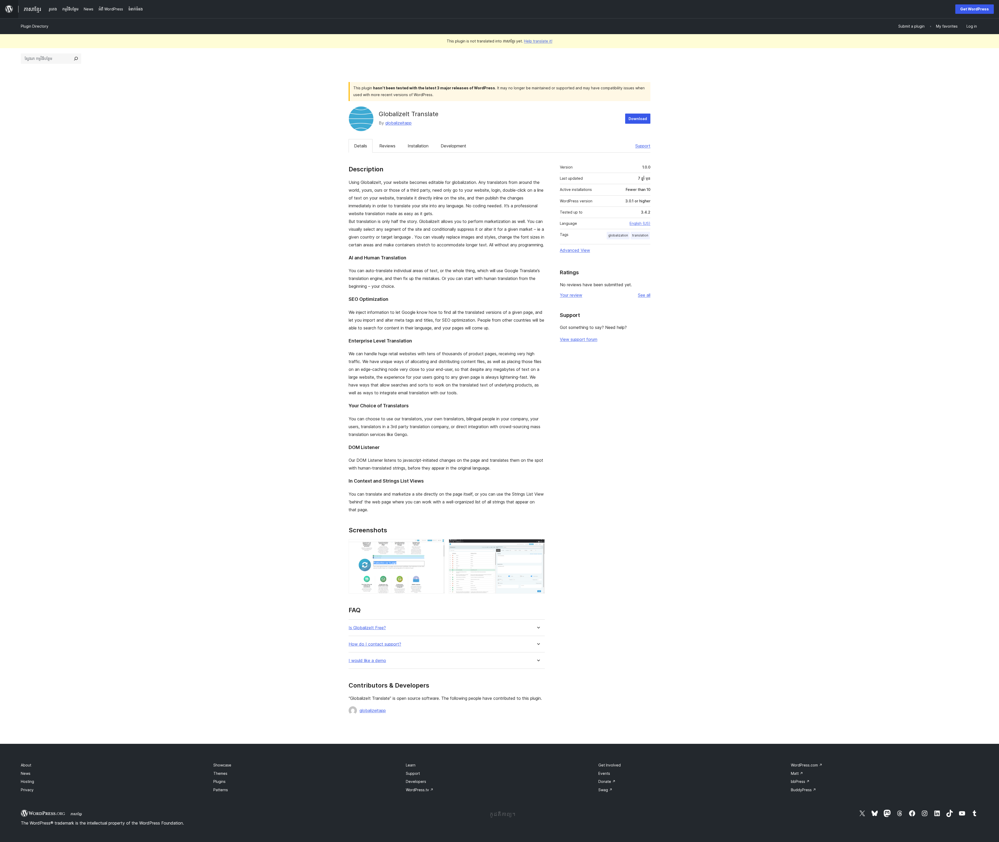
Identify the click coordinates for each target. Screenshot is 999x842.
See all (644, 295)
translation (640, 235)
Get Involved (609, 765)
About (26, 765)
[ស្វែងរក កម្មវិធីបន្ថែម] (76, 58)
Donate (607, 781)
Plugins (219, 781)
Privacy (27, 790)
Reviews (387, 145)
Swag (605, 790)
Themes (220, 773)
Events (604, 773)
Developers (416, 781)
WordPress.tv (419, 790)
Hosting (27, 781)
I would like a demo (367, 660)
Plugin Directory (34, 26)
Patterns (220, 790)
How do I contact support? (375, 644)
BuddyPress (803, 790)
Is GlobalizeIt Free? (367, 627)
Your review (571, 295)
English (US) (640, 223)
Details (360, 145)
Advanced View (575, 250)
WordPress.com (806, 765)
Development (453, 145)
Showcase (222, 765)
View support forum (578, 339)
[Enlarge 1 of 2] (437, 546)
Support (642, 145)
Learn (410, 765)
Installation (418, 145)
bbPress (800, 781)
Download (638, 118)
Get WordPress (974, 9)
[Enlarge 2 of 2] (537, 546)
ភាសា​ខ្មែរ (76, 814)
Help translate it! (538, 41)
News (25, 773)
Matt (797, 773)
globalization (618, 235)
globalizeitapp (398, 123)
